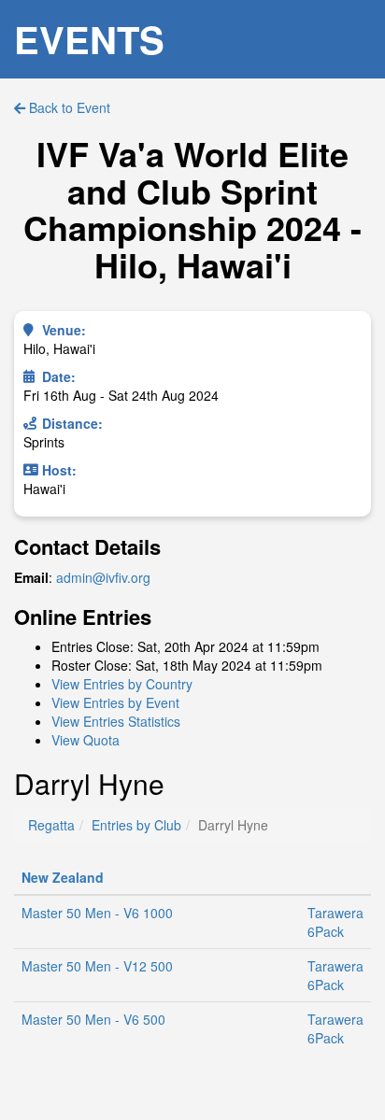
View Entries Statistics (115, 721)
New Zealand (62, 877)
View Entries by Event (115, 702)
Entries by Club (136, 824)
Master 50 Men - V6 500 (93, 1019)
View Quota (85, 739)
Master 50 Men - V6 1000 (97, 912)
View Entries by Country (121, 683)
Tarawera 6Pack (335, 922)
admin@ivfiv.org (103, 577)
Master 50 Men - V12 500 (97, 966)
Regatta (51, 824)
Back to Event (67, 107)
